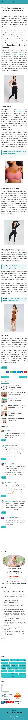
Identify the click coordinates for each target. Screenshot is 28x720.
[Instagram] (15, 713)
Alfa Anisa (8, 482)
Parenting (15, 668)
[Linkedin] (21, 372)
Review (17, 671)
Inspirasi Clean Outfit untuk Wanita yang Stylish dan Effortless (15, 387)
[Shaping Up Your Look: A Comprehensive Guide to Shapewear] (4, 413)
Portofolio (4, 671)
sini (10, 581)
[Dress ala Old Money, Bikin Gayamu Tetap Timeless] (4, 400)
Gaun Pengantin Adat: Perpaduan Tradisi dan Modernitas (17, 393)
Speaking (23, 671)
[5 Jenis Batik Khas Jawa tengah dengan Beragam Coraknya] (4, 407)
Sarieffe (7, 445)
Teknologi (5, 673)
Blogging (23, 660)
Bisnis (17, 660)
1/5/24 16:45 (19, 464)
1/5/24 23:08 (21, 501)
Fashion (4, 367)
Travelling (22, 673)
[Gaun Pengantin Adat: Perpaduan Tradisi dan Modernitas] (4, 394)
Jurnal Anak (21, 663)
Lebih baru (5, 377)
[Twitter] (11, 372)
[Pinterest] (25, 372)
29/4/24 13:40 (13, 445)
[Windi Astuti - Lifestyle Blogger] (14, 1)
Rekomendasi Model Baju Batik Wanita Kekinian (16, 419)
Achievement (5, 660)
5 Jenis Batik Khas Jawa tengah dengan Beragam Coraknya (16, 406)
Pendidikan (22, 668)
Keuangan (22, 665)
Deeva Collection (9, 517)
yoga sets (20, 254)
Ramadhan (11, 671)
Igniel (16, 718)
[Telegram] (14, 372)
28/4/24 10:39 (12, 430)
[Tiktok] (13, 713)
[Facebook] (7, 372)
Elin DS (7, 430)
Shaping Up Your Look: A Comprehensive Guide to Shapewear (15, 413)
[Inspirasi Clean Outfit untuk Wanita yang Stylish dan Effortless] (4, 387)
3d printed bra (19, 111)
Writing (13, 676)
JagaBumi (12, 663)
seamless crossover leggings (14, 54)
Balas (3, 440)
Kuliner (4, 668)
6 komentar (22, 13)
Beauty (12, 660)
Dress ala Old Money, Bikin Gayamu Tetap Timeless (15, 399)
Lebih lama (23, 377)
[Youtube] (21, 713)
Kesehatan (14, 665)
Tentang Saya (14, 673)
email (23, 583)
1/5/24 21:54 (13, 482)
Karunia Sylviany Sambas (11, 501)
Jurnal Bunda (6, 665)
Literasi (9, 668)
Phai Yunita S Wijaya (10, 464)
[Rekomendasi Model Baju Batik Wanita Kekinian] (4, 420)
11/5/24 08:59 (18, 517)
